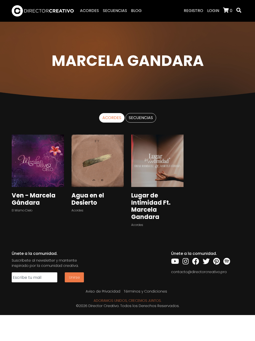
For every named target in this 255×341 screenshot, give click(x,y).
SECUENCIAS (115, 10)
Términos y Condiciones (145, 291)
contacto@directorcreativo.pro (199, 271)
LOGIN (213, 10)
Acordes (77, 210)
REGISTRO (193, 10)
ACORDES (89, 10)
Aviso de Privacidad (103, 291)
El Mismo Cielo (22, 210)
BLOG (136, 10)
